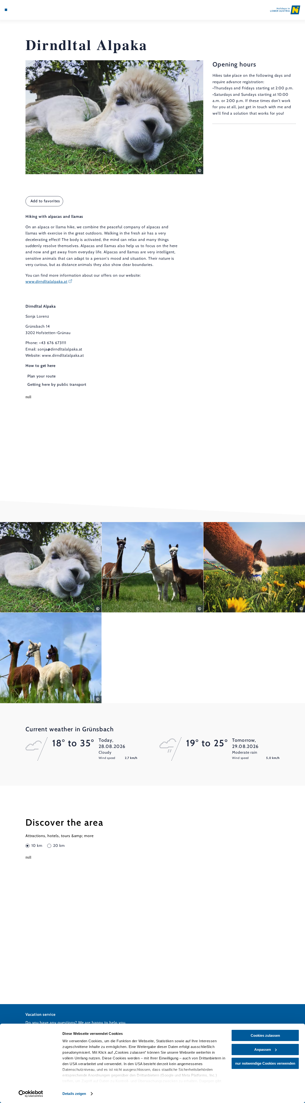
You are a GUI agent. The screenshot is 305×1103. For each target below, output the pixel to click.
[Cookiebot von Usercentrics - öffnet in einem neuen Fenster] (31, 1093)
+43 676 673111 (52, 343)
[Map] (16, 10)
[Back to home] (285, 9)
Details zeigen (74, 1094)
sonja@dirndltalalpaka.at (60, 349)
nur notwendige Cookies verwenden (265, 1063)
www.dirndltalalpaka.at (46, 281)
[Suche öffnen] (28, 10)
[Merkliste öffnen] (22, 10)
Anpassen (262, 1049)
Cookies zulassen (265, 1035)
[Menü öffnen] (6, 10)
